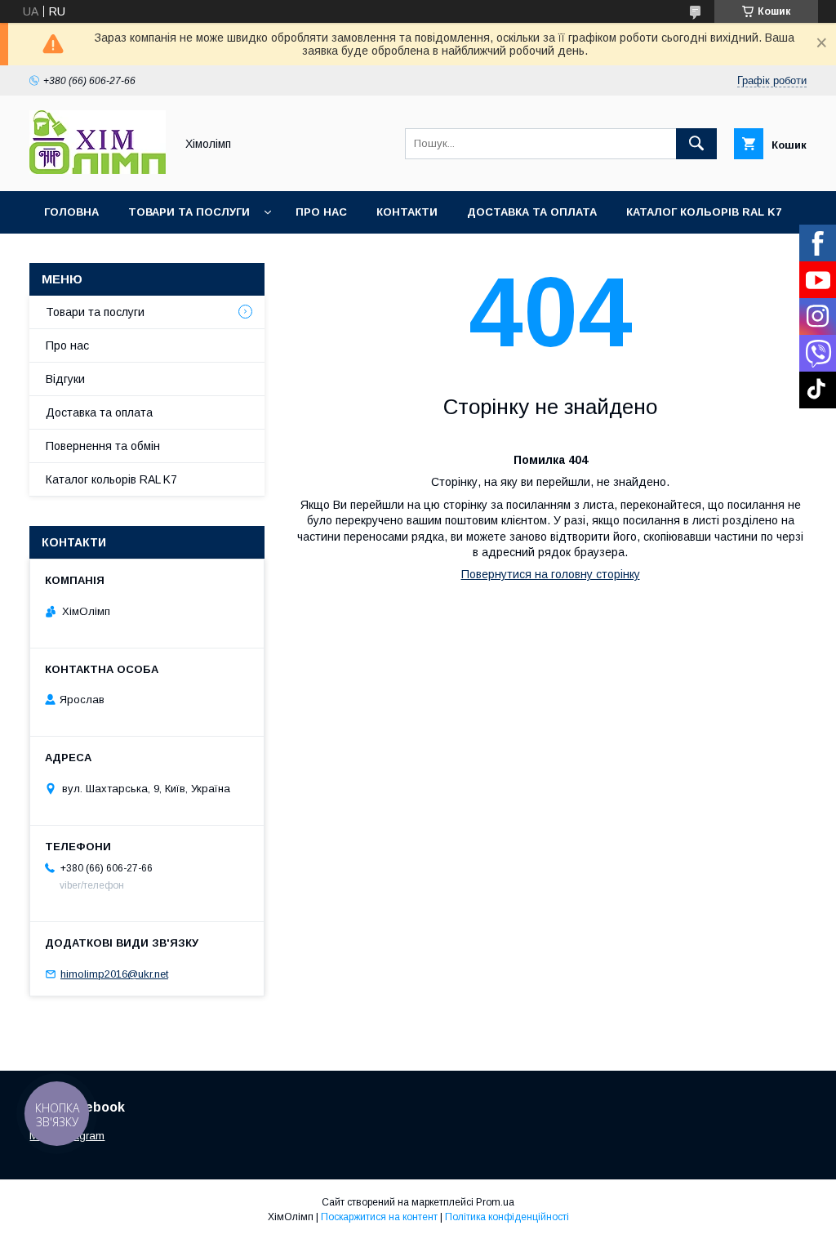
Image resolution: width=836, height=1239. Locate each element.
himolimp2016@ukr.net (114, 974)
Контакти (407, 212)
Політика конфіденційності (507, 1217)
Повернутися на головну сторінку (550, 574)
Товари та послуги (189, 212)
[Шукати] (696, 143)
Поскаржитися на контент (379, 1217)
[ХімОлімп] (97, 169)
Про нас (321, 212)
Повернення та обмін (103, 445)
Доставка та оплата (532, 212)
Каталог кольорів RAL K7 (703, 212)
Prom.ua (495, 1202)
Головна (71, 212)
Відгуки (65, 379)
